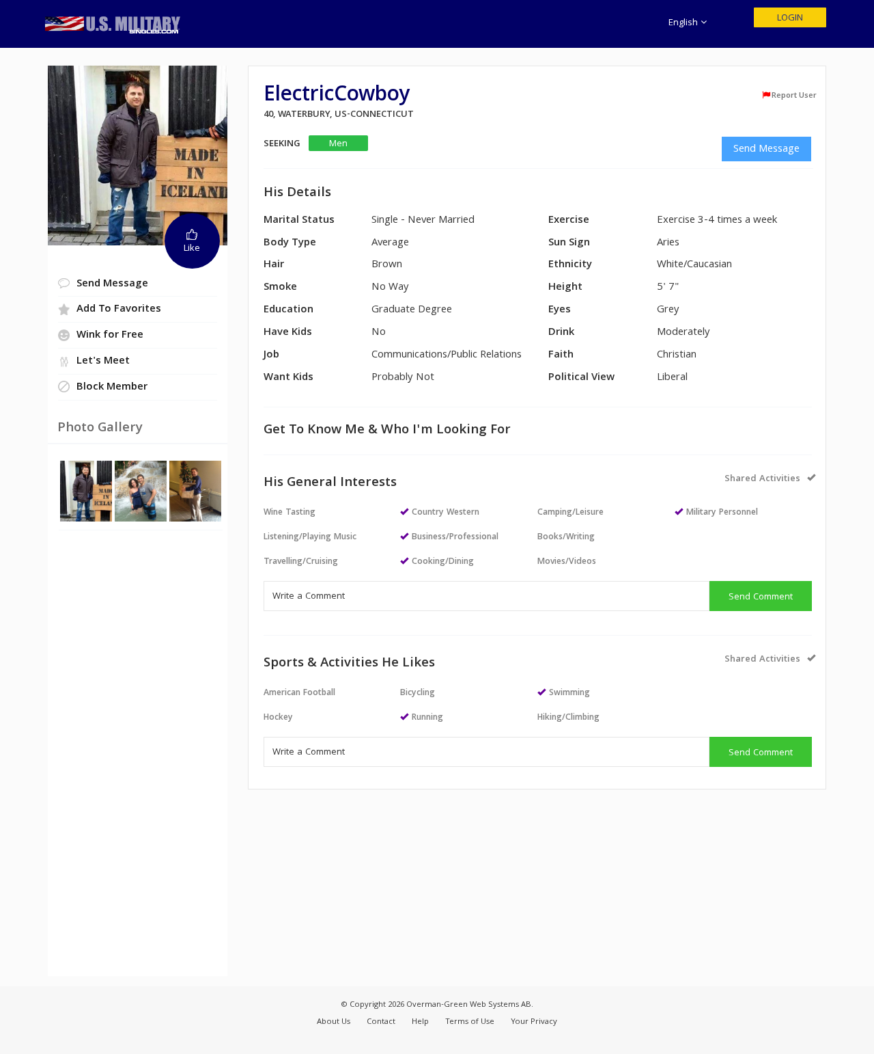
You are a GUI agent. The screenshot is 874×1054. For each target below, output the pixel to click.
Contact (381, 1022)
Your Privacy (534, 1022)
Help (420, 1022)
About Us (333, 1022)
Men (338, 144)
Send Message (766, 150)
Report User (794, 95)
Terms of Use (469, 1022)
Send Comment (761, 597)
